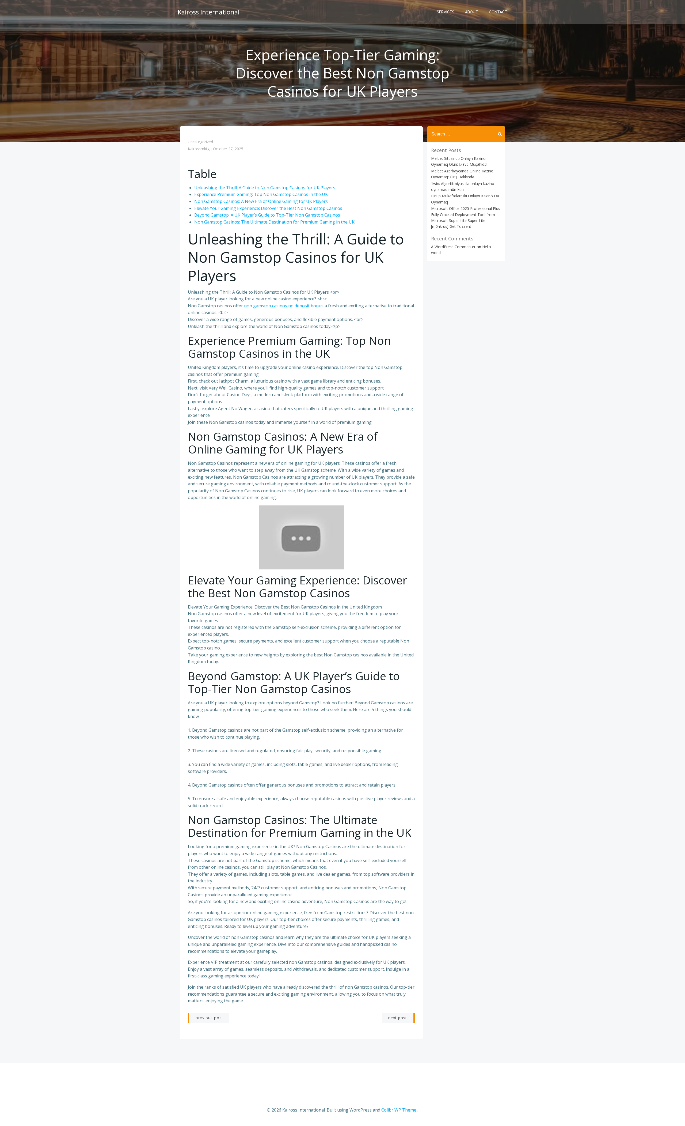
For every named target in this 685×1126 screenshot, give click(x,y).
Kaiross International (208, 11)
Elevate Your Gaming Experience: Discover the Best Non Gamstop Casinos (268, 208)
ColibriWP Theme (398, 1110)
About (471, 12)
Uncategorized (200, 141)
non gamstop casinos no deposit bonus (284, 306)
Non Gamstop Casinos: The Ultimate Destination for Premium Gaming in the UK (274, 222)
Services (445, 12)
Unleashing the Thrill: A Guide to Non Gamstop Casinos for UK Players (264, 188)
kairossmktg (199, 149)
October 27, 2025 (228, 149)
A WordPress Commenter (453, 246)
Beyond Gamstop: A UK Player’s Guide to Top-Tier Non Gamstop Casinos (267, 215)
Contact (498, 12)
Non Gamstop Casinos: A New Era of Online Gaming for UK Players (261, 201)
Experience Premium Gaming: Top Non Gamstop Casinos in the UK (261, 194)
